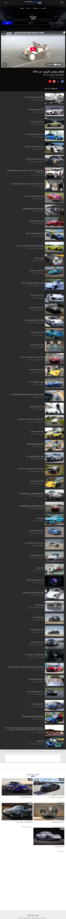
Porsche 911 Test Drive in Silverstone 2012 (32, 357)
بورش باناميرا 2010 (38, 617)
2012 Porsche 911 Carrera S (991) (34, 146)
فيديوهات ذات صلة (51, 88)
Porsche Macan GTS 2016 (36, 530)
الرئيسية (43, 8)
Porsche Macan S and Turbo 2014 (34, 543)
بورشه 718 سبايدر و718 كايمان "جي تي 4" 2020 (30, 246)
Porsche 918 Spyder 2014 (37, 407)
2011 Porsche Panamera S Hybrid (34, 134)
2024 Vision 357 (59, 846)
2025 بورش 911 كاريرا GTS (56, 797)
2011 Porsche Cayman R (37, 122)
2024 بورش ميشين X (57, 822)
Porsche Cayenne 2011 (37, 431)
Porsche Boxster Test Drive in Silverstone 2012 (31, 419)
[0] (62, 81)
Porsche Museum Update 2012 (35, 580)
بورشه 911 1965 (39, 258)
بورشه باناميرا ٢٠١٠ (39, 605)
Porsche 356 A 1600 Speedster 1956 (34, 196)
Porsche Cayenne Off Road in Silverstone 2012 (31, 468)
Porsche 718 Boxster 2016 (36, 221)
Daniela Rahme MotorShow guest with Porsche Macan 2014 (27, 184)
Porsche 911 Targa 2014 (37, 345)
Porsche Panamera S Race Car (35, 691)
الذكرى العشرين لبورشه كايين (35, 444)
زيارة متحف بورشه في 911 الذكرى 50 (33, 592)
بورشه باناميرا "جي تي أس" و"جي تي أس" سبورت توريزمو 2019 (26, 667)
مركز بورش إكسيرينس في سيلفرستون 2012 (31, 493)
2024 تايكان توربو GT (26, 797)
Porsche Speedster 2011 (37, 704)
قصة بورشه (40, 741)
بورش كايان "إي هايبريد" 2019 (35, 456)
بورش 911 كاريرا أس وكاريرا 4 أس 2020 (32, 283)
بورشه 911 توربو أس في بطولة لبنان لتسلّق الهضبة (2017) (27, 394)
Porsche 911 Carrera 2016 (36, 270)
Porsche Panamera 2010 (37, 629)
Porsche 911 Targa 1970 (37, 332)
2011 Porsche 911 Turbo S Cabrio (34, 97)
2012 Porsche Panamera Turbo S (35, 159)
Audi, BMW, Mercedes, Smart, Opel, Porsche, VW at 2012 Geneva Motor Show (25, 171)
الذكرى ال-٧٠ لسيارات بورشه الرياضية (33, 208)
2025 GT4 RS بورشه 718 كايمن (35, 233)
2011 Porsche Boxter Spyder (36, 109)
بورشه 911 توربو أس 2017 (36, 382)
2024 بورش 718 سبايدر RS (24, 822)
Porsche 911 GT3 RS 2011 (36, 307)
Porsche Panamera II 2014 (36, 679)
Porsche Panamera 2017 (37, 642)
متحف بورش (40, 568)
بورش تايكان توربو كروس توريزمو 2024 (33, 716)
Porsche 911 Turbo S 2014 (36, 369)
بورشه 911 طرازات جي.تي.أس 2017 (34, 320)
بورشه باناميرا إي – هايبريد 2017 (34, 654)
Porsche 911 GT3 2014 (37, 295)
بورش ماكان (40, 518)
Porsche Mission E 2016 (37, 555)
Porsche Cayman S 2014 (37, 481)
